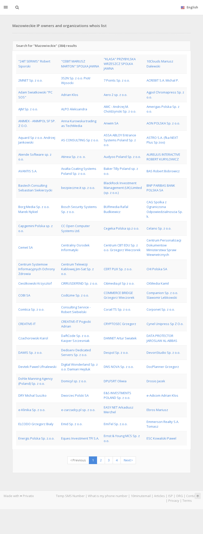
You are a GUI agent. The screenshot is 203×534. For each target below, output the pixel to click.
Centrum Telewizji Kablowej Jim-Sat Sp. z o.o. (77, 269)
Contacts (192, 496)
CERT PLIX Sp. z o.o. (118, 269)
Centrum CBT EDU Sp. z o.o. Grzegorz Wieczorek (122, 247)
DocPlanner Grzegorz (163, 366)
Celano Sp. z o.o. (159, 228)
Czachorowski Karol (33, 338)
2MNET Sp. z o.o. (30, 80)
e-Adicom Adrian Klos (162, 395)
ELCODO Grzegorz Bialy (35, 424)
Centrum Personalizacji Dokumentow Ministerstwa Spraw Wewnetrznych (164, 247)
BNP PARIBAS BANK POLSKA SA (161, 187)
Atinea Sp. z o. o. (73, 156)
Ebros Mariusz (157, 410)
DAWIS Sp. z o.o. (30, 352)
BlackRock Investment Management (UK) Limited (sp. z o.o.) (123, 188)
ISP (170, 496)
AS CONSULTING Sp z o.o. (80, 140)
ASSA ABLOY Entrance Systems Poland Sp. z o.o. (120, 140)
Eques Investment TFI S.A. (80, 438)
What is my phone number (107, 496)
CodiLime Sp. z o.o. (75, 295)
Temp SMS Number (70, 496)
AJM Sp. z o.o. (28, 109)
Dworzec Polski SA (75, 395)
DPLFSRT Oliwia (115, 381)
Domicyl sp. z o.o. (74, 381)
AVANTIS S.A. (27, 171)
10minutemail (141, 496)
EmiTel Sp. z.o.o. (115, 424)
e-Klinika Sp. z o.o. (31, 410)
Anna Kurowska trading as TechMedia (78, 123)
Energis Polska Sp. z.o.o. (36, 438)
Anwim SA (111, 123)
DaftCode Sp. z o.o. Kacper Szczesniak (75, 338)
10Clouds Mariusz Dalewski (160, 63)
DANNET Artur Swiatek (120, 338)
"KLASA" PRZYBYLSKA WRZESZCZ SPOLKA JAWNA (120, 64)
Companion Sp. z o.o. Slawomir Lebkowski (162, 295)
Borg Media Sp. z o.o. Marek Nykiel (34, 209)
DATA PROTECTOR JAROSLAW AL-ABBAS (162, 338)
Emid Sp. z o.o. (71, 424)
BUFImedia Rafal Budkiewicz (116, 209)
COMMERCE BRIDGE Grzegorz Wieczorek (119, 295)
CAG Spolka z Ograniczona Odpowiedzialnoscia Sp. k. (165, 209)
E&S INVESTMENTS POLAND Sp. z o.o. (117, 395)
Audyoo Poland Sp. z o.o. (122, 156)
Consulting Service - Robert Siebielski (76, 309)
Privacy (173, 500)
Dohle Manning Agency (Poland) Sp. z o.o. (35, 381)
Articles (159, 496)
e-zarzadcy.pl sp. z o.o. (78, 410)
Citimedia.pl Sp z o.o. (119, 283)
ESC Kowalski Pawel (161, 438)
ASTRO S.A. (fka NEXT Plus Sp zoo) (162, 140)
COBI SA (24, 295)
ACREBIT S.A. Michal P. (163, 80)
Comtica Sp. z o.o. (31, 309)
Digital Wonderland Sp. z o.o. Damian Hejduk (79, 366)
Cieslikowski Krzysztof (35, 283)
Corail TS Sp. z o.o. (117, 309)
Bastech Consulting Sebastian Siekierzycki (35, 187)
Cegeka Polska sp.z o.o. (121, 228)
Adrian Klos (69, 94)
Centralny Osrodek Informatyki (75, 247)
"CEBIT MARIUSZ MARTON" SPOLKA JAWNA (80, 63)
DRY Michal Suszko (32, 395)
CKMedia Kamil (158, 283)
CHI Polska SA (157, 269)
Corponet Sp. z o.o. (161, 309)
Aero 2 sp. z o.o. (115, 94)
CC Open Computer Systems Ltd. (75, 228)
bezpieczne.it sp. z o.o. (78, 187)
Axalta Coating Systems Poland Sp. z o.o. (78, 171)
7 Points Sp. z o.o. (117, 80)
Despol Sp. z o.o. (116, 352)
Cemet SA (25, 247)
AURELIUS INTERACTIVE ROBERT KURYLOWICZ (163, 156)
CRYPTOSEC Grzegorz (120, 324)
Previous (79, 460)
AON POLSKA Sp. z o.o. (163, 123)
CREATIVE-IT (27, 324)
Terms (187, 500)
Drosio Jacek (156, 381)
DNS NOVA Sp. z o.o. (119, 366)
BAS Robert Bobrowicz (163, 171)
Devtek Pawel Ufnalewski (37, 366)
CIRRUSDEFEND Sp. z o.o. (79, 283)
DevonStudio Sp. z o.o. (163, 352)
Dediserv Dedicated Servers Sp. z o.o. (76, 352)
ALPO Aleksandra (74, 109)
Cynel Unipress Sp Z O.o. (165, 324)
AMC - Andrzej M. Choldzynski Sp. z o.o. (120, 109)
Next (127, 460)
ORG (179, 496)
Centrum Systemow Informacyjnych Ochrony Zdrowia (36, 269)
